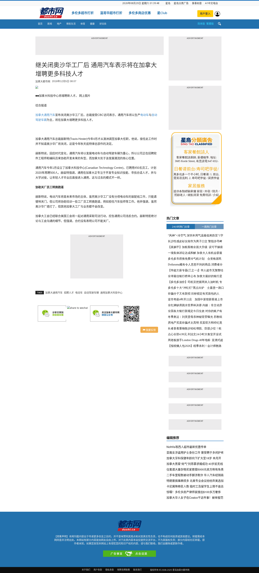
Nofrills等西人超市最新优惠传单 (186, 447)
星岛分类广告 (181, 3)
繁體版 (210, 23)
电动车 (144, 114)
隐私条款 (109, 569)
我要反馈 (150, 330)
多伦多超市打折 (83, 13)
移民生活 (71, 23)
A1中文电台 (211, 3)
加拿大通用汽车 (45, 114)
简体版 (201, 23)
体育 (83, 23)
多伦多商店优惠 (140, 13)
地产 (59, 23)
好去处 (103, 23)
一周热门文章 (209, 226)
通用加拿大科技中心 (111, 292)
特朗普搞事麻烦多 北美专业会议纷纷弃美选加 (195, 481)
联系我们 (137, 569)
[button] (219, 24)
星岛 (167, 3)
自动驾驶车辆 (91, 292)
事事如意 (197, 3)
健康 (92, 23)
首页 (40, 23)
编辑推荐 (172, 438)
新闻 (49, 23)
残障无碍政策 (123, 569)
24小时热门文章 (181, 226)
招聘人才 (69, 292)
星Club (162, 13)
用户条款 (98, 569)
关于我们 (86, 569)
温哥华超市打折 (111, 13)
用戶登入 (205, 13)
